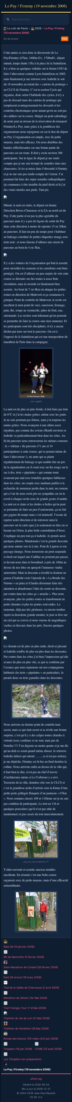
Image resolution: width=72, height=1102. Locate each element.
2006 (38, 28)
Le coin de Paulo (17, 28)
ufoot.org (36, 1078)
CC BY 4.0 (36, 1097)
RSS (64, 38)
